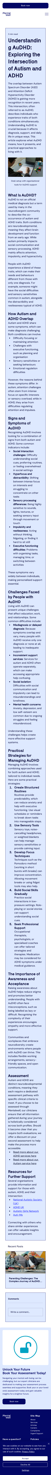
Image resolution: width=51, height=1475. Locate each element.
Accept (25, 1458)
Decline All (25, 1464)
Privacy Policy (28, 1451)
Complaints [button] (35, 1431)
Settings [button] (25, 1470)
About (32, 1419)
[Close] (47, 1445)
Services (33, 1422)
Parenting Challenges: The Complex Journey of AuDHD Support (24, 1280)
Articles (33, 1425)
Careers (33, 1428)
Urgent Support (36, 1433)
